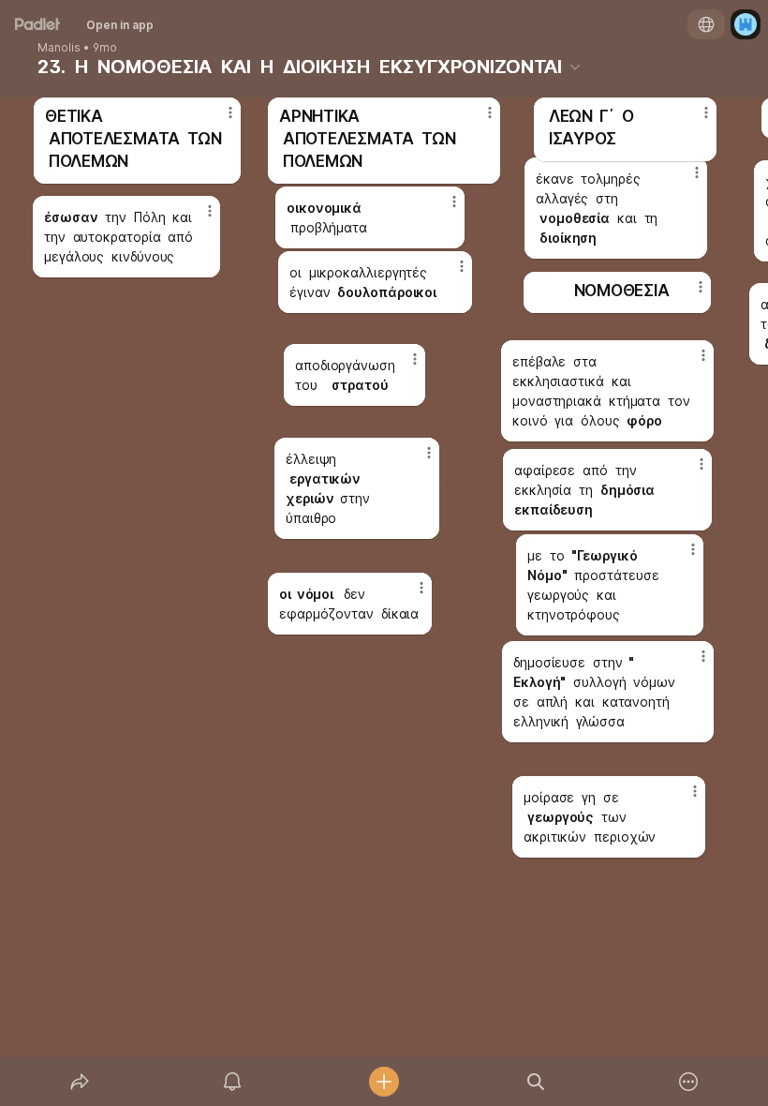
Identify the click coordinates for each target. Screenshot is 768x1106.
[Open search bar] (535, 1081)
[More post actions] (477, 120)
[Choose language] (706, 24)
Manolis (59, 47)
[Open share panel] (79, 1081)
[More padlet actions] (688, 1081)
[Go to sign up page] (746, 24)
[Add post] (384, 1081)
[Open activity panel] (232, 1081)
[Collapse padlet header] (575, 66)
